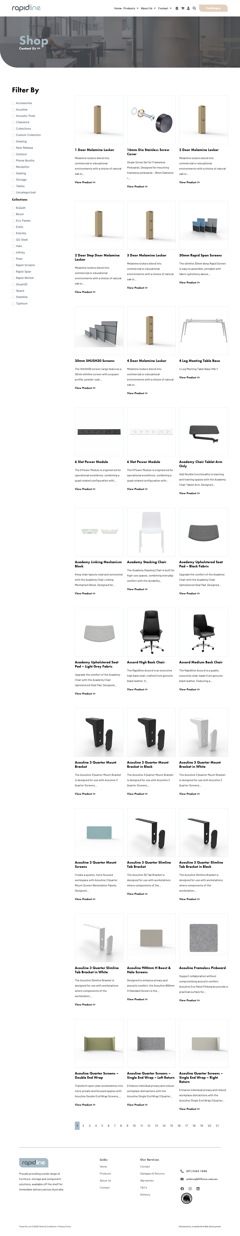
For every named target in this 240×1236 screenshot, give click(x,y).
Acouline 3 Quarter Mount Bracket (95, 764)
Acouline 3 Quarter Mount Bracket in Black (147, 764)
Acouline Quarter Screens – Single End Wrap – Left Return (150, 1075)
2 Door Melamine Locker (199, 149)
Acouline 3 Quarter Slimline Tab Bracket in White (97, 970)
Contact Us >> (29, 48)
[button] (131, 8)
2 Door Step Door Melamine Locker (97, 257)
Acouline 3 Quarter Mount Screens (95, 864)
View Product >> (85, 182)
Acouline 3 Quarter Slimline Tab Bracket (149, 864)
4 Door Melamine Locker (146, 360)
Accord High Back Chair (146, 662)
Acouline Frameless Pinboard (202, 968)
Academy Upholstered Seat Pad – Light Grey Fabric (96, 664)
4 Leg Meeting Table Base (199, 360)
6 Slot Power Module (91, 461)
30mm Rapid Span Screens (200, 255)
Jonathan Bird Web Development (206, 1226)
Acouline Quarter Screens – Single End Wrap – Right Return (201, 1077)
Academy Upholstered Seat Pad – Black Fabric (201, 564)
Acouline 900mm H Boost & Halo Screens (149, 970)
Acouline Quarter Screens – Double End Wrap (96, 1075)
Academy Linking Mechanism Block (98, 564)
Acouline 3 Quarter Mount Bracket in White (200, 764)
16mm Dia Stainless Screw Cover (148, 151)
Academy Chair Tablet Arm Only (200, 463)
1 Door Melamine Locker (94, 149)
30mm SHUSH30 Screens (95, 360)
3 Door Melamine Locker (146, 255)
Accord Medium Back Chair (201, 662)
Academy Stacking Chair (146, 562)
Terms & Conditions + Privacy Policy (55, 1226)
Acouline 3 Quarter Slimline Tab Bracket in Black (201, 864)
